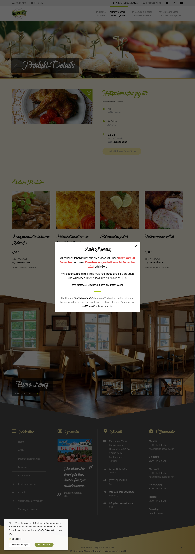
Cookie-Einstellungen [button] (19, 545)
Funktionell (16, 539)
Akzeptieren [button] (44, 545)
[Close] (135, 246)
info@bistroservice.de (100, 306)
